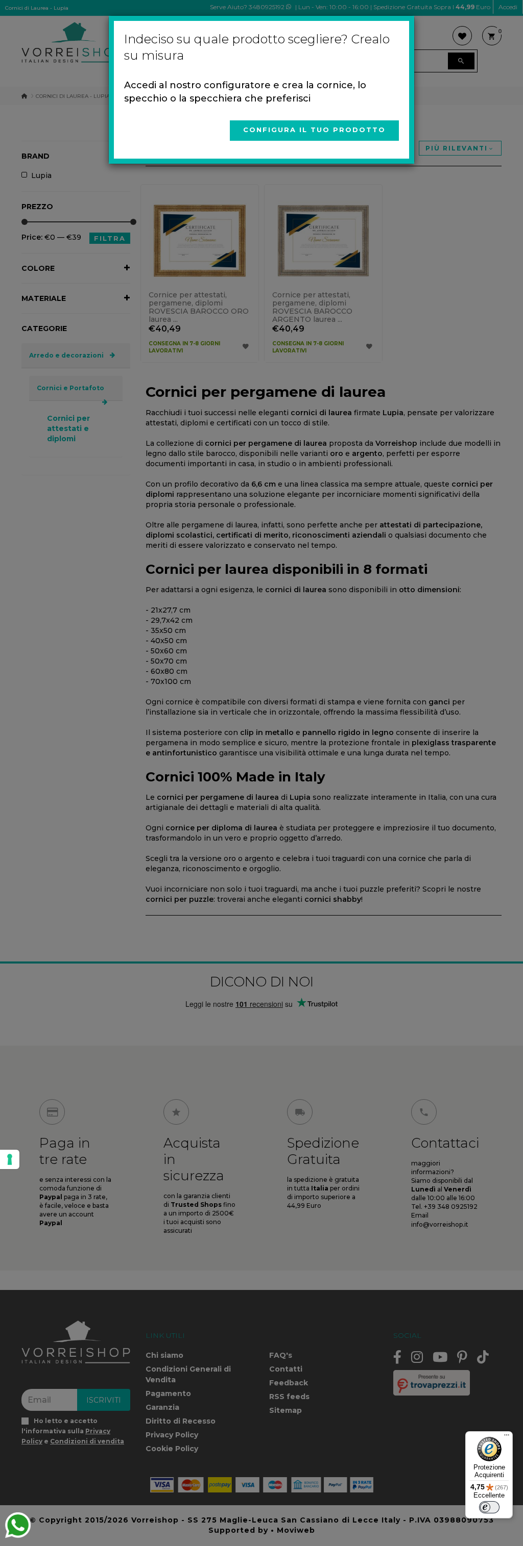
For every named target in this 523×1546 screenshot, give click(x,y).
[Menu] (507, 1437)
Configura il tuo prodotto (314, 129)
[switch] (489, 1507)
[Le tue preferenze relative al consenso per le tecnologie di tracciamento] (9, 1159)
